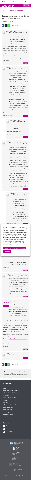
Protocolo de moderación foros (10, 414)
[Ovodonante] (8, 5)
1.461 (16, 2)
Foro (7, 10)
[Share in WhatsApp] (8, 25)
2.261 (4, 2)
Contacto (5, 400)
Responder (25, 63)
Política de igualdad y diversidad (11, 393)
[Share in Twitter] (6, 25)
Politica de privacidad (8, 407)
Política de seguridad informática (11, 390)
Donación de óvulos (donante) (16, 10)
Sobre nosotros (6, 385)
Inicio (3, 10)
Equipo (4, 388)
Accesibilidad (6, 395)
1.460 (28, 2)
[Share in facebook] (3, 25)
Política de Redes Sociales (9, 397)
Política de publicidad (8, 412)
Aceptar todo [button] (8, 248)
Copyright (5, 416)
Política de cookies (7, 409)
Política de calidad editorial (9, 404)
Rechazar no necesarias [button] (19, 248)
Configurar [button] (7, 251)
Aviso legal (5, 402)
